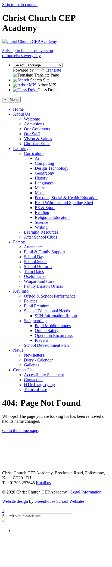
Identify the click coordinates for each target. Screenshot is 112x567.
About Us (21, 114)
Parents (19, 242)
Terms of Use (35, 389)
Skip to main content (20, 4)
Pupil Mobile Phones (53, 325)
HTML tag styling (39, 384)
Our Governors (37, 129)
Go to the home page (20, 430)
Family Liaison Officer (43, 286)
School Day (34, 256)
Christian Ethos (37, 143)
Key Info (21, 291)
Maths (40, 188)
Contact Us (22, 370)
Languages (44, 183)
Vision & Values (38, 138)
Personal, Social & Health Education (66, 197)
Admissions (34, 124)
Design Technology (52, 168)
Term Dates (34, 271)
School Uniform (38, 266)
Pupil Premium (36, 306)
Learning (21, 148)
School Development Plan (46, 345)
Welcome (32, 119)
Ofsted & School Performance (50, 296)
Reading (42, 212)
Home (18, 109)
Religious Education (52, 217)
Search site (11, 515)
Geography (44, 173)
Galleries (31, 365)
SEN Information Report (56, 315)
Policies (30, 301)
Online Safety (46, 330)
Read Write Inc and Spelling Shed (64, 202)
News (18, 350)
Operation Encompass (54, 335)
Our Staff (32, 133)
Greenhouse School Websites (60, 501)
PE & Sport (45, 207)
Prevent (41, 340)
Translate (53, 70)
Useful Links (35, 276)
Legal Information (85, 492)
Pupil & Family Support (44, 251)
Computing (44, 163)
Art (38, 158)
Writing (41, 227)
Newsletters (34, 355)
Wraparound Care (39, 281)
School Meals (35, 261)
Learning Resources (41, 232)
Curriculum (33, 153)
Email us (43, 482)
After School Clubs (40, 237)
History (41, 178)
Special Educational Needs (47, 311)
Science (41, 222)
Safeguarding (35, 320)
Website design (15, 501)
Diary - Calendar (38, 360)
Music (40, 192)
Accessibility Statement (44, 374)
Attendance (33, 247)
